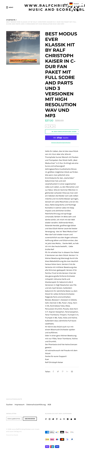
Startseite (10, 20)
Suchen (9, 404)
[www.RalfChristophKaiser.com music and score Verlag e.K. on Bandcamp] (71, 7)
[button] (75, 4)
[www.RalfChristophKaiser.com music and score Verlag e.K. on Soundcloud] (60, 419)
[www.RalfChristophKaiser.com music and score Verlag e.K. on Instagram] (68, 4)
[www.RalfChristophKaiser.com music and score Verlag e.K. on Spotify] (68, 7)
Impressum (19, 404)
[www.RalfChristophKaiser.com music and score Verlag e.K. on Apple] (74, 7)
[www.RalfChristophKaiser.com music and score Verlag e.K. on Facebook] (65, 4)
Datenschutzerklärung (36, 404)
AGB (49, 404)
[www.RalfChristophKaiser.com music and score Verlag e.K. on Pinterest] (57, 419)
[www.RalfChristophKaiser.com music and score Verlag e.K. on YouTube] (78, 7)
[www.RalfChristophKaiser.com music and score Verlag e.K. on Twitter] (53, 419)
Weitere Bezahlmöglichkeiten (60, 142)
